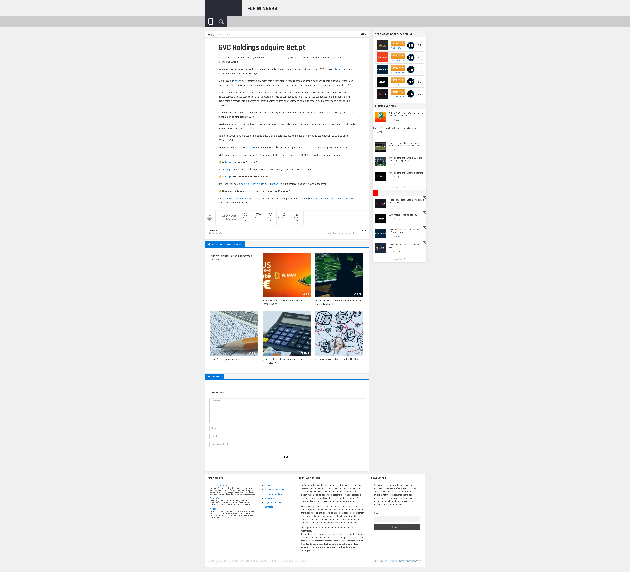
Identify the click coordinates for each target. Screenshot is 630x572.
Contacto (269, 506)
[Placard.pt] (382, 94)
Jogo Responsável (273, 502)
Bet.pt (228, 162)
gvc (345, 233)
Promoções (215, 498)
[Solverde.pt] (382, 69)
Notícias (214, 508)
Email (376, 513)
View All (397, 187)
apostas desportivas (328, 233)
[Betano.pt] (382, 57)
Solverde (231, 198)
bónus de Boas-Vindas (252, 184)
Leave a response (237, 376)
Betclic (256, 198)
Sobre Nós (269, 498)
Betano (240, 198)
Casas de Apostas (218, 485)
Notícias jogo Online (217, 233)
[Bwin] (382, 82)
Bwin (253, 147)
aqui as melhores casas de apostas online (333, 198)
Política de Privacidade (275, 489)
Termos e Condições (274, 494)
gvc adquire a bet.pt (357, 233)
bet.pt (275, 57)
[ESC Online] (382, 45)
